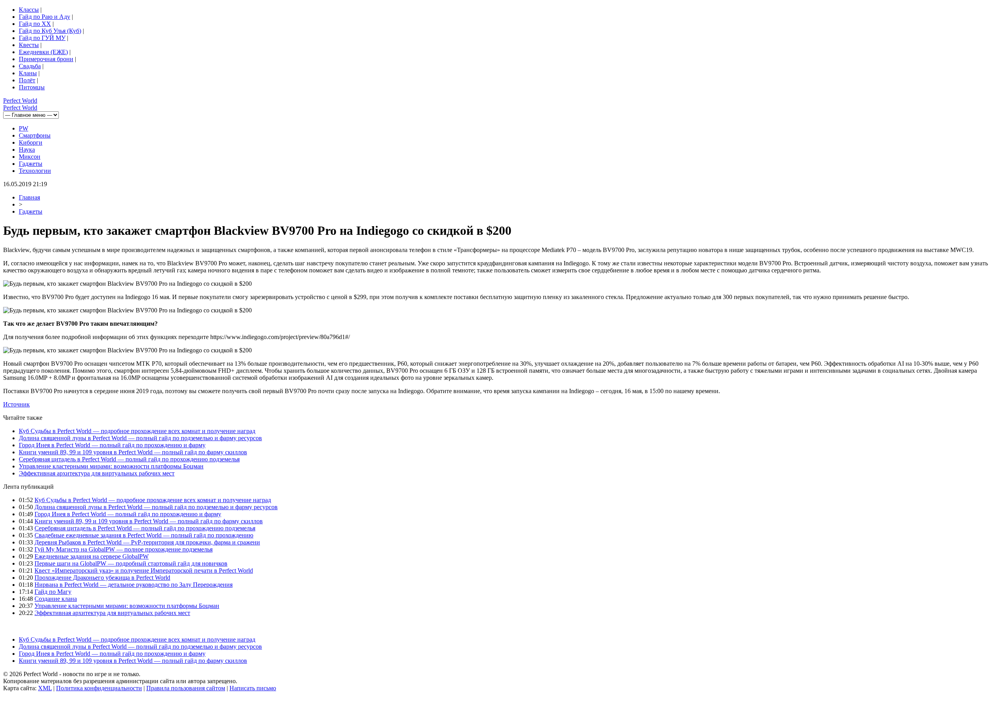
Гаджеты (30, 163)
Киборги (30, 142)
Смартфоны (35, 135)
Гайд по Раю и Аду (44, 16)
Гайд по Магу (53, 591)
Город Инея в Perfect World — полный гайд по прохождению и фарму (112, 445)
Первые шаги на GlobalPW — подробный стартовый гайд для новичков (131, 563)
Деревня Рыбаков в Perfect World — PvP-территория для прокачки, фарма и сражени (147, 542)
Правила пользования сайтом (185, 688)
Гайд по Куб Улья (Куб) (50, 30)
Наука (27, 149)
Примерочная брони (46, 59)
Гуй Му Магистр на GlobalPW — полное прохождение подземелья (124, 549)
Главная (29, 197)
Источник (16, 404)
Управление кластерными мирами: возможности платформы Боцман (111, 466)
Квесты (29, 45)
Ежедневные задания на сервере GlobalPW (92, 556)
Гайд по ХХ (35, 23)
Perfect (20, 100)
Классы (29, 9)
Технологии (35, 170)
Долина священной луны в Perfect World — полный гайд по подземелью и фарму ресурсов (140, 438)
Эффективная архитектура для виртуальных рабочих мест (97, 473)
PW (23, 128)
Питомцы (32, 87)
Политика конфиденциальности (99, 688)
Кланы (28, 73)
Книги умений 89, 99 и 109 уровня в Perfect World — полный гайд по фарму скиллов (133, 452)
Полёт (27, 80)
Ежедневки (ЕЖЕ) (43, 52)
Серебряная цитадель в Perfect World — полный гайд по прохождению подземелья (129, 459)
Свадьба (30, 66)
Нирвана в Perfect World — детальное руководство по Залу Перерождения (134, 584)
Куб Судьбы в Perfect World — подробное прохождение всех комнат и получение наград (137, 431)
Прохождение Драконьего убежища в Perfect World (102, 577)
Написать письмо (252, 688)
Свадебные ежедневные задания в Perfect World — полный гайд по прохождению (144, 535)
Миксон (29, 156)
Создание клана (56, 598)
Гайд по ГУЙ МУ (42, 37)
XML (45, 688)
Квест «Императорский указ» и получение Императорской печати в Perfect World (144, 570)
